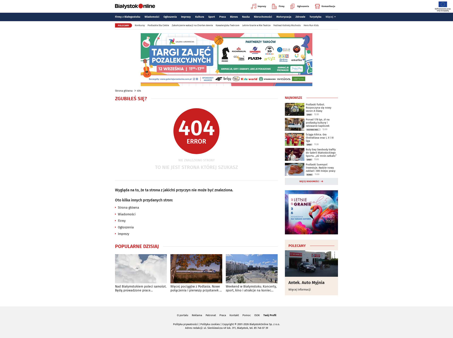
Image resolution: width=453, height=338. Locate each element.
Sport (211, 16)
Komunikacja (328, 6)
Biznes (234, 16)
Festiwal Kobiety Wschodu (287, 25)
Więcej (329, 16)
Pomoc (246, 315)
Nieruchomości (263, 16)
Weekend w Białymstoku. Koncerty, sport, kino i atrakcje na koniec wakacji (251, 288)
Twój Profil (269, 315)
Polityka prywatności (185, 324)
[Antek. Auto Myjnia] (311, 263)
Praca (222, 16)
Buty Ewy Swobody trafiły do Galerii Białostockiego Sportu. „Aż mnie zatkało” (321, 152)
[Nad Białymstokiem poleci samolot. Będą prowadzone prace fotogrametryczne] (141, 268)
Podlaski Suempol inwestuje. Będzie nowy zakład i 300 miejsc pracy (320, 167)
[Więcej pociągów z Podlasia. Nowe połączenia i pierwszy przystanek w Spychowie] (196, 268)
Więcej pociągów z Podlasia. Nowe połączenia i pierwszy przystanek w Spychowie (196, 288)
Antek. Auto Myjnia (306, 282)
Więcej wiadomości (309, 181)
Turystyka (315, 16)
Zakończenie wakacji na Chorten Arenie (192, 25)
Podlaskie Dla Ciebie (158, 25)
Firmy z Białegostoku (127, 16)
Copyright (228, 324)
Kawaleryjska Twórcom (227, 25)
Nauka (246, 16)
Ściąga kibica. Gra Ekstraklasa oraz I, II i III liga (320, 137)
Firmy (282, 6)
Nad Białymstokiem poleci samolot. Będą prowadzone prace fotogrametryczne (141, 288)
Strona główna (124, 90)
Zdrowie (300, 16)
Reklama (197, 315)
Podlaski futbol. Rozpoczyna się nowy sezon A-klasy (318, 107)
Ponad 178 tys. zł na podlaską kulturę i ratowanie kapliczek (317, 122)
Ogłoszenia (303, 6)
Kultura (199, 16)
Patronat (211, 315)
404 (139, 90)
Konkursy (140, 25)
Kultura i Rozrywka (314, 130)
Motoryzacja (283, 16)
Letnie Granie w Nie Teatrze (256, 25)
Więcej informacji (299, 289)
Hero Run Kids (311, 25)
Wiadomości (152, 16)
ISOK (257, 315)
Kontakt (234, 315)
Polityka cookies (210, 324)
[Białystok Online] (135, 6)
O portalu (182, 315)
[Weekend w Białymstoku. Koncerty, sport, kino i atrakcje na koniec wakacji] (252, 268)
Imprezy (262, 6)
